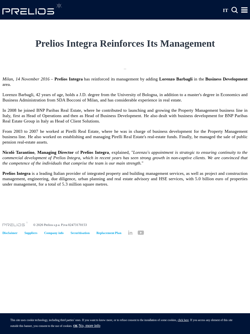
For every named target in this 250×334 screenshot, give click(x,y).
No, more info (89, 325)
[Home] (32, 8)
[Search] (234, 10)
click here (183, 320)
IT (225, 10)
